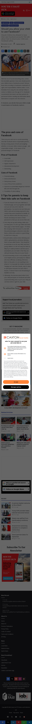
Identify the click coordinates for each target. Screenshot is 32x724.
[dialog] (16, 362)
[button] (16, 358)
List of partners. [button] (24, 368)
